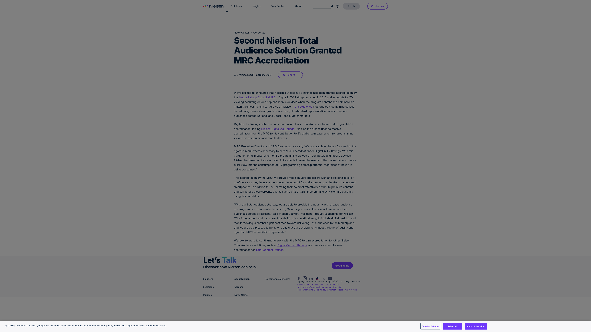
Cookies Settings (430, 326)
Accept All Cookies (476, 326)
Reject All (452, 326)
